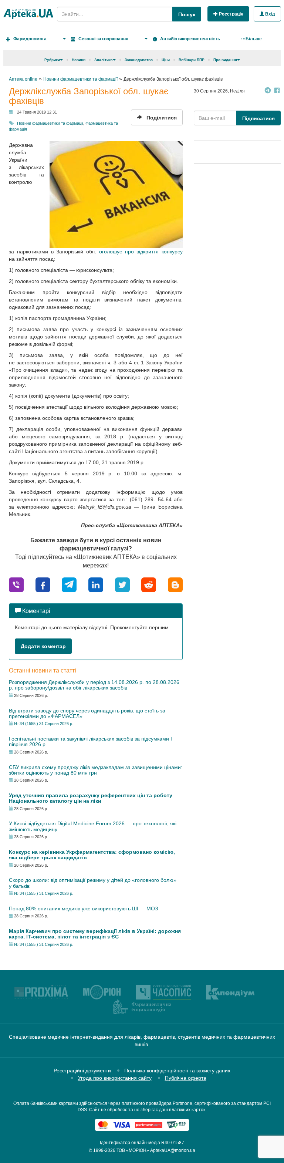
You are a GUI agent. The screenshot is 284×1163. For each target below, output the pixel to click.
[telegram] (69, 584)
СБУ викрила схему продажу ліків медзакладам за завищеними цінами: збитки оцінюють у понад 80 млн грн (95, 770)
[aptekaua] (175, 584)
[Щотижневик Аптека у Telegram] (267, 91)
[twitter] (122, 584)
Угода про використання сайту (115, 1078)
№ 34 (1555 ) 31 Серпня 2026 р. (43, 723)
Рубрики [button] (52, 60)
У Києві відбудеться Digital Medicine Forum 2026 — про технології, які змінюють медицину (92, 826)
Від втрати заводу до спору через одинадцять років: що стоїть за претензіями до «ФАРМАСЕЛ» (87, 713)
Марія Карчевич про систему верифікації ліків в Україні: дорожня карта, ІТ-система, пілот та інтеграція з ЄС (95, 934)
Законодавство (139, 60)
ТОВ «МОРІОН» (132, 1150)
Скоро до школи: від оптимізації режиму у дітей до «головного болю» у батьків (92, 883)
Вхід (269, 14)
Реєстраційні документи (82, 1070)
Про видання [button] (225, 60)
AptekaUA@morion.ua (172, 1150)
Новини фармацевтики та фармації (50, 123)
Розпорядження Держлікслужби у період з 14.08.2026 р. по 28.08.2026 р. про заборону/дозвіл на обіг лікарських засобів (94, 685)
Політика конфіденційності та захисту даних (177, 1070)
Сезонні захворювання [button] (103, 38)
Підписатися (258, 118)
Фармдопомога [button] (30, 38)
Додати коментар (43, 646)
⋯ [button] (251, 38)
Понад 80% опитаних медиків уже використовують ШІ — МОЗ (83, 908)
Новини (78, 60)
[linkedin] (95, 584)
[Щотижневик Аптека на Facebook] (277, 91)
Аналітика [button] (103, 60)
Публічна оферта (185, 1078)
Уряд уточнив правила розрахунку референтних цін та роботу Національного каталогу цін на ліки (90, 798)
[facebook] (43, 584)
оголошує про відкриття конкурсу (141, 251)
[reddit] (148, 584)
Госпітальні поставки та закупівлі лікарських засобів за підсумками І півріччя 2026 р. (90, 741)
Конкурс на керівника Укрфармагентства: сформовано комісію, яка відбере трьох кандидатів (92, 854)
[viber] (16, 584)
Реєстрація (230, 14)
